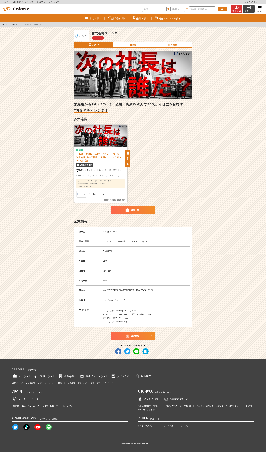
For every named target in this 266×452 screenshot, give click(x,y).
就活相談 (61, 383)
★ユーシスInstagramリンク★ (116, 322)
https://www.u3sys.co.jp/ (114, 300)
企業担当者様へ (254, 2)
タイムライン (124, 376)
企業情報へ (136, 336)
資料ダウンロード (187, 406)
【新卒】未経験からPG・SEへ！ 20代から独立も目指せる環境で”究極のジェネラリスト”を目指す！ (99, 157)
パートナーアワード (184, 426)
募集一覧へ (136, 210)
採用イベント (158, 406)
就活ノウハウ (17, 383)
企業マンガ (82, 383)
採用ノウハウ (171, 406)
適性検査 (146, 376)
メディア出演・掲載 (45, 406)
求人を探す (24, 376)
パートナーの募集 (166, 426)
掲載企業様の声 (144, 406)
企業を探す (70, 376)
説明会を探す (47, 376)
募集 (135, 45)
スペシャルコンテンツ (46, 383)
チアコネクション (233, 406)
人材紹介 (219, 406)
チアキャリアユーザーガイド (101, 383)
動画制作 (141, 410)
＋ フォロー (97, 38)
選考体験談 (30, 383)
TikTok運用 (247, 406)
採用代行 (151, 410)
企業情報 (174, 45)
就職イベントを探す (97, 376)
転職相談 (71, 383)
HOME (5, 24)
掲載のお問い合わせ (181, 399)
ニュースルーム (28, 406)
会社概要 (16, 406)
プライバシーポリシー (65, 406)
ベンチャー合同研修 (205, 406)
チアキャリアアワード (147, 426)
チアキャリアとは (28, 399)
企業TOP (95, 45)
